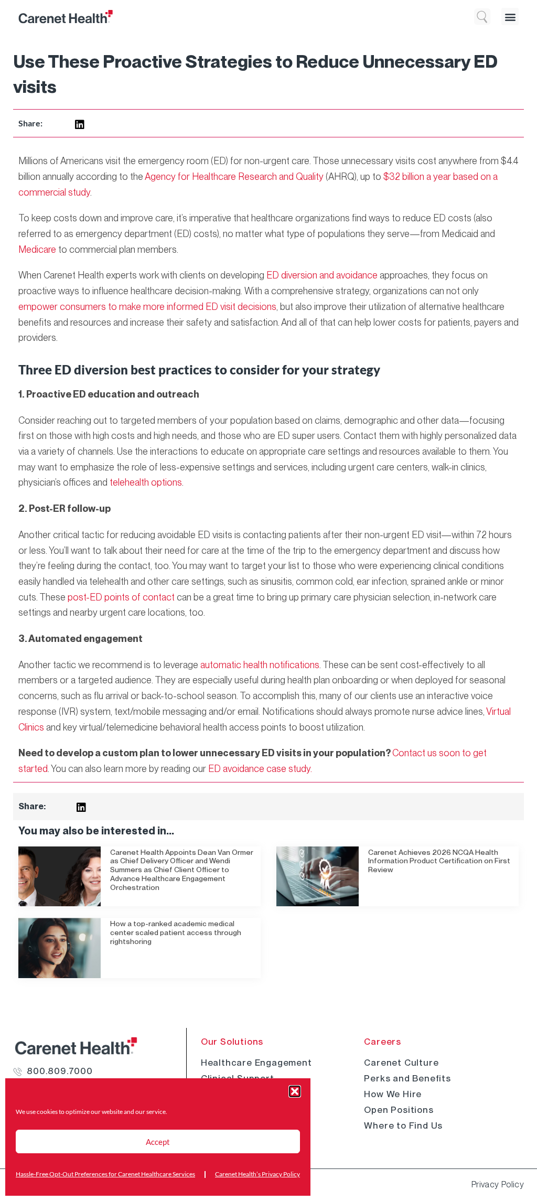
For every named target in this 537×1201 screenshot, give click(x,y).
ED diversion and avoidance (322, 275)
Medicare (37, 249)
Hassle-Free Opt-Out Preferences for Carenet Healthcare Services (105, 1174)
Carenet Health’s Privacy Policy (257, 1174)
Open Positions (398, 1110)
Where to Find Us (403, 1125)
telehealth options (146, 482)
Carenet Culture (401, 1062)
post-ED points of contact (121, 597)
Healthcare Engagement (256, 1062)
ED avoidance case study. (260, 768)
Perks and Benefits (407, 1078)
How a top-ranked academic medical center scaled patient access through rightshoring (175, 932)
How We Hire (393, 1094)
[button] (294, 1091)
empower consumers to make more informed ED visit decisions (147, 306)
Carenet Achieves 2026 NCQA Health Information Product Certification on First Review (439, 861)
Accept (158, 1141)
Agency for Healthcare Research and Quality (234, 176)
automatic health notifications (259, 664)
